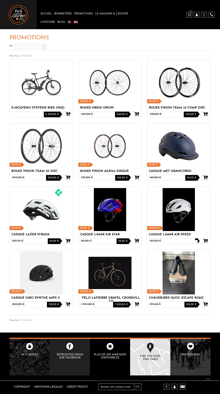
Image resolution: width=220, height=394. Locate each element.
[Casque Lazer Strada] (41, 209)
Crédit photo (77, 387)
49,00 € (192, 177)
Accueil (46, 14)
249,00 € (122, 114)
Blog (61, 22)
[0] (189, 14)
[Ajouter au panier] (67, 116)
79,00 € (123, 241)
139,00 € (54, 304)
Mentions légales (48, 387)
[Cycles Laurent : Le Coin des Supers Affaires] (18, 14)
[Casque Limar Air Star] (110, 209)
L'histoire (47, 22)
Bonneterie (63, 14)
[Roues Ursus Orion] (110, 82)
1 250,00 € (121, 304)
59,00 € (54, 241)
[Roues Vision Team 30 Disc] (41, 146)
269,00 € (53, 177)
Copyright (22, 387)
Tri (10, 46)
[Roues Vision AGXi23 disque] (110, 146)
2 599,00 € (52, 114)
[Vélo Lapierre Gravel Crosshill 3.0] (110, 272)
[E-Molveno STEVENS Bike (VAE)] (41, 82)
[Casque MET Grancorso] (179, 146)
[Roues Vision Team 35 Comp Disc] (179, 82)
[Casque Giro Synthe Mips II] (41, 272)
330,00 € (191, 114)
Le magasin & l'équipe (111, 14)
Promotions (83, 14)
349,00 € (122, 177)
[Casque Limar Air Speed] (179, 209)
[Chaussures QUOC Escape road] (179, 272)
